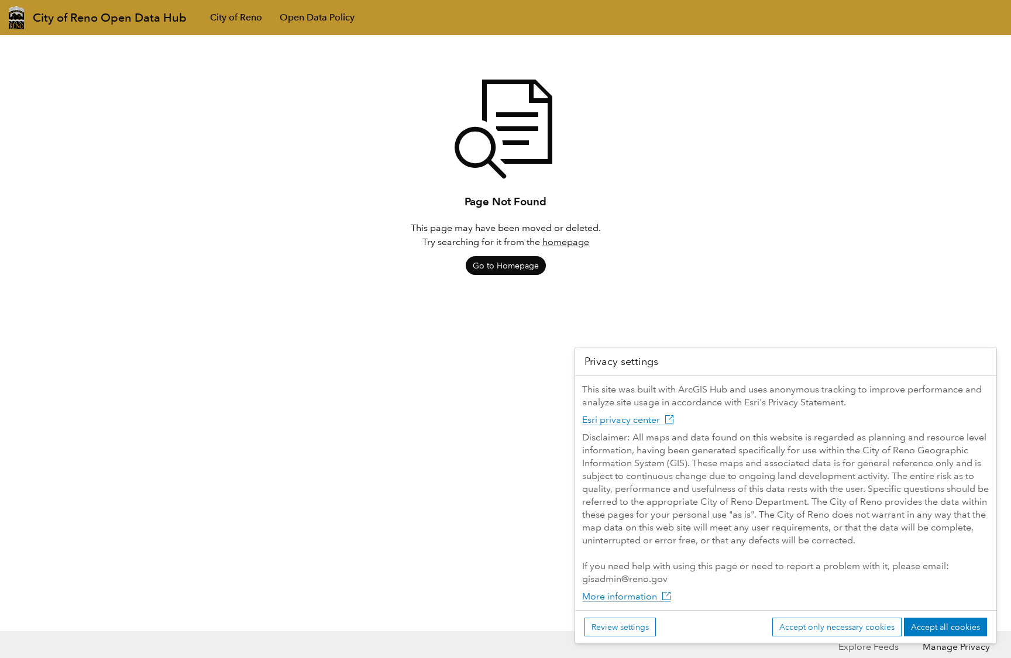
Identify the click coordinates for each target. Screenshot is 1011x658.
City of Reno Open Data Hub (110, 18)
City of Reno (236, 17)
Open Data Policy (317, 17)
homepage (565, 241)
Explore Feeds (868, 646)
